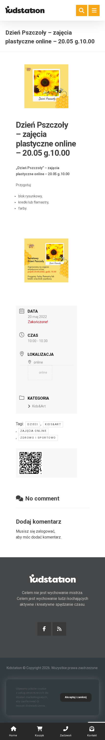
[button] (94, 10)
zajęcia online (33, 430)
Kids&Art (39, 406)
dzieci (32, 424)
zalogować (45, 531)
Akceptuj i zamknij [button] (76, 697)
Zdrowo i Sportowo (38, 437)
